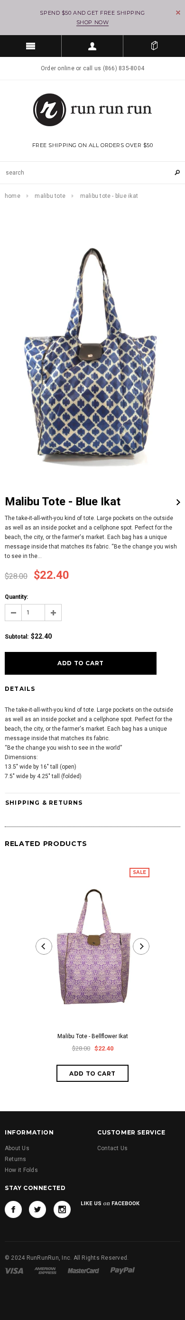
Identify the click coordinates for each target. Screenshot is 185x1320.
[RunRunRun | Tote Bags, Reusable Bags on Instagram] (62, 1209)
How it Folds (21, 1170)
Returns (16, 1159)
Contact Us (112, 1148)
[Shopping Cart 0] (154, 46)
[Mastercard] (83, 1270)
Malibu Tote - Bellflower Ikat (92, 1036)
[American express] (45, 1270)
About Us (17, 1148)
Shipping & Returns (44, 802)
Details (20, 688)
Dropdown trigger (92, 46)
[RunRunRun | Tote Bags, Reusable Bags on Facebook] (13, 1209)
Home (12, 196)
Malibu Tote (50, 196)
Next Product (178, 502)
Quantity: (16, 597)
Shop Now (92, 22)
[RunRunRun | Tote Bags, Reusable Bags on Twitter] (37, 1209)
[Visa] (14, 1270)
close (178, 12)
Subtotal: (16, 636)
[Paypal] (122, 1270)
